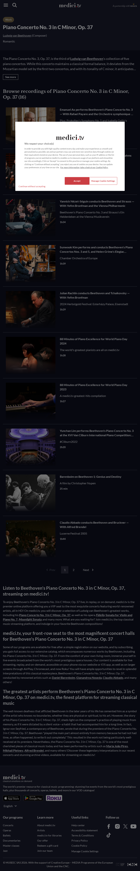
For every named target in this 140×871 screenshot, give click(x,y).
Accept (77, 181)
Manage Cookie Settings (103, 181)
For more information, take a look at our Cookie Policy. (84, 167)
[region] (70, 156)
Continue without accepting (32, 186)
